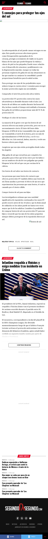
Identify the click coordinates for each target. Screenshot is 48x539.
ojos (18, 241)
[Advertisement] (24, 377)
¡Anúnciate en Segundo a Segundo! (25, 527)
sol (32, 241)
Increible (32, 524)
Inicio (7, 524)
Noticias (14, 524)
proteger (25, 241)
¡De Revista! (23, 524)
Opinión (40, 524)
